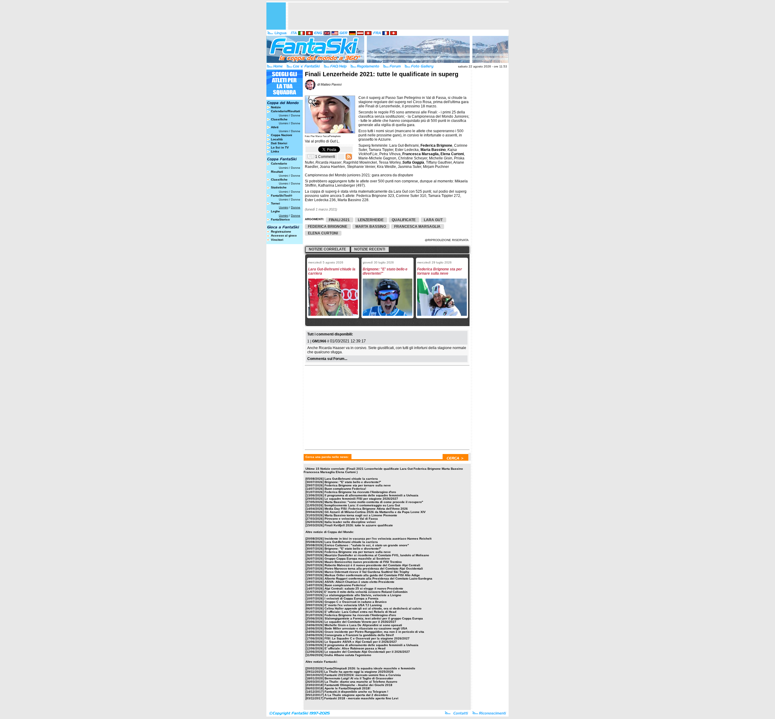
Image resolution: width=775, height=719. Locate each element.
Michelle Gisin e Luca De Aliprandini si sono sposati (363, 625)
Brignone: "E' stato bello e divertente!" (353, 482)
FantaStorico (280, 219)
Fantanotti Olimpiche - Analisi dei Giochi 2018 (358, 685)
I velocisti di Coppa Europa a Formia (351, 598)
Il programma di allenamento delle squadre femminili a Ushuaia (371, 495)
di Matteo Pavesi (328, 84)
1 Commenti (325, 156)
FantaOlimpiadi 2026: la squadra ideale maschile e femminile (370, 668)
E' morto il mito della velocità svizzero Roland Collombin (365, 591)
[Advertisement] (398, 16)
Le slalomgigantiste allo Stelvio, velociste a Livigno (363, 595)
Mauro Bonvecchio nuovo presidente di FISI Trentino (363, 562)
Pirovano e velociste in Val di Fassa (351, 518)
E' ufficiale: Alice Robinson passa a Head (355, 648)
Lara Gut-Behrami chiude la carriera (351, 478)
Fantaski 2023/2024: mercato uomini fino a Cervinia (363, 675)
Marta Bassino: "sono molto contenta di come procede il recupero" (374, 502)
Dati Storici (279, 143)
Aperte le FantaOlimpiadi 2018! (347, 688)
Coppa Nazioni (281, 135)
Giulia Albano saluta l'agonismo (347, 655)
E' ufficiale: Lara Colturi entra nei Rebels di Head (360, 611)
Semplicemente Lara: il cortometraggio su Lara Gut (362, 505)
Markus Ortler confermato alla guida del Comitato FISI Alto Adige (372, 575)
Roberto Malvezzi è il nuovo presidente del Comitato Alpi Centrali (372, 565)
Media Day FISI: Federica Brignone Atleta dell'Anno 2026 (366, 508)
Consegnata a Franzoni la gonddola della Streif (359, 635)
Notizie (276, 107)
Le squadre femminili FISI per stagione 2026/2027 (361, 498)
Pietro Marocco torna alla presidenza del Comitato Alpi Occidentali (374, 568)
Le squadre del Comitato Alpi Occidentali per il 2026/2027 (367, 651)
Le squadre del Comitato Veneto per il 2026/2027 (360, 621)
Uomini (283, 115)
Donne (295, 115)
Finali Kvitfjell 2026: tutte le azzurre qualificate (359, 525)
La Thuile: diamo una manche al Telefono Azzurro (361, 681)
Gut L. (335, 141)
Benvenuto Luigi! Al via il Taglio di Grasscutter (359, 678)
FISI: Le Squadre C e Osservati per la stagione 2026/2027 (367, 638)
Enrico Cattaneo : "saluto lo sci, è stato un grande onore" (367, 545)
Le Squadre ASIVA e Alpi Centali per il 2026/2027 (361, 641)
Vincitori (277, 239)
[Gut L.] (330, 132)
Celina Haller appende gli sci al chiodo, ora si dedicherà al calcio (373, 608)
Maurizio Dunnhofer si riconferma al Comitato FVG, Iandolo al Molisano (377, 555)
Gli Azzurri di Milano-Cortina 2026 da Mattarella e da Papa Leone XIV (375, 512)
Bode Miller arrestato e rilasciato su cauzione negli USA (366, 628)
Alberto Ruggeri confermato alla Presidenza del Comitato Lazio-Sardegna (378, 578)
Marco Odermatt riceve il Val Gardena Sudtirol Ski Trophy (367, 572)
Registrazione (281, 231)
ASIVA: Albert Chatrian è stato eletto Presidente (359, 581)
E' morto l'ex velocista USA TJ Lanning (353, 605)
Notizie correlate (327, 249)
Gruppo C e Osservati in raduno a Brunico (356, 601)
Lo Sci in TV (280, 147)
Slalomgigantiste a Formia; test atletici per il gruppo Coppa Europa (374, 618)
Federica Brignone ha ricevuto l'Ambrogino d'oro (360, 492)
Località (277, 139)
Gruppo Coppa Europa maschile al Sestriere (357, 558)
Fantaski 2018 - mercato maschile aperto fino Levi (361, 698)
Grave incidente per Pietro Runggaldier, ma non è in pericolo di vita (374, 631)
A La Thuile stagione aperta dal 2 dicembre (356, 695)
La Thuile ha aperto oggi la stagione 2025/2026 (359, 671)
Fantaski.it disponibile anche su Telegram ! (356, 691)
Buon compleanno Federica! (345, 488)
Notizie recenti (369, 249)
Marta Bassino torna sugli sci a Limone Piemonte (361, 515)
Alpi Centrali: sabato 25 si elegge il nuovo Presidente (364, 588)
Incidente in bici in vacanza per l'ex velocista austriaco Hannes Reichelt (378, 538)
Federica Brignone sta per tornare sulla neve (358, 485)
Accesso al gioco (284, 235)
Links (275, 151)
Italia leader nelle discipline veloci (350, 522)
